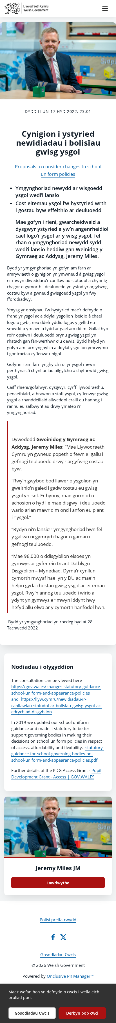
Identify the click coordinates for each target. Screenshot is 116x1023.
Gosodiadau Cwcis (58, 954)
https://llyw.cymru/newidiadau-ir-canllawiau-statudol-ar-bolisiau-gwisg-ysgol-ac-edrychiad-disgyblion (56, 705)
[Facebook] (53, 937)
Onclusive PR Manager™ (70, 976)
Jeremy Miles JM (58, 868)
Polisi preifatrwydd (58, 919)
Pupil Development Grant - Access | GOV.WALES (56, 774)
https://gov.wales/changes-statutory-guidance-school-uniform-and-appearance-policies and (56, 693)
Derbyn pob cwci (82, 1013)
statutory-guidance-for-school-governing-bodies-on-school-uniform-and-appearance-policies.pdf (57, 754)
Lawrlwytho (58, 882)
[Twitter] (63, 937)
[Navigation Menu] (105, 8)
